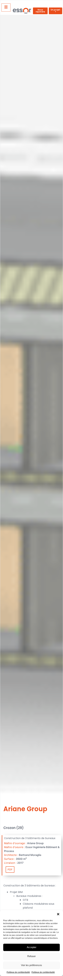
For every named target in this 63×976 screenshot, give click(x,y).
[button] (58, 914)
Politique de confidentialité (18, 972)
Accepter (31, 947)
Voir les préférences (31, 965)
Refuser (31, 956)
